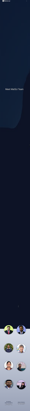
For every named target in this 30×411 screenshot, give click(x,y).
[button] (27, 1)
